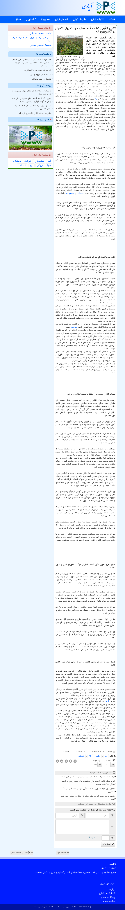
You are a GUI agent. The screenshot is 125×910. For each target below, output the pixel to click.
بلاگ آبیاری (78, 19)
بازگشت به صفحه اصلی (21, 852)
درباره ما (112, 889)
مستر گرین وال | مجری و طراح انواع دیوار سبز (32, 39)
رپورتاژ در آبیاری (108, 897)
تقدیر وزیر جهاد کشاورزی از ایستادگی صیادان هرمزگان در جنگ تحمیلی (88, 790)
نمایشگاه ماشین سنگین (41, 45)
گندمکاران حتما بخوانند (41, 79)
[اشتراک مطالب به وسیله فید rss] (57, 761)
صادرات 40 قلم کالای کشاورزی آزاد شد (35, 113)
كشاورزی (39, 161)
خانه (111, 19)
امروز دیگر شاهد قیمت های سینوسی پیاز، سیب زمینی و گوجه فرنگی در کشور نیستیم (88, 783)
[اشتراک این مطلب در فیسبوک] (70, 761)
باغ (17, 19)
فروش (40, 165)
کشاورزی (30, 19)
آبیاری (87, 7)
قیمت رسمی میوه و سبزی (40, 74)
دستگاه (17, 161)
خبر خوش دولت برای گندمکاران (37, 70)
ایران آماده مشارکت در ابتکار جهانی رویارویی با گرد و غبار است (88, 776)
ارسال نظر (107, 844)
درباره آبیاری (60, 19)
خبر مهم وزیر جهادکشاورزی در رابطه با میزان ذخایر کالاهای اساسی (32, 107)
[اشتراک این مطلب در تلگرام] (75, 761)
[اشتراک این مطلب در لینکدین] (62, 761)
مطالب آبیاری (109, 901)
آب (107, 701)
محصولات (70, 193)
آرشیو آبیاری (96, 19)
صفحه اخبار (62, 852)
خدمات (80, 193)
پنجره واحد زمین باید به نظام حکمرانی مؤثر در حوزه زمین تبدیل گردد (87, 798)
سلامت (74, 327)
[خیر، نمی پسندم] (99, 764)
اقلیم (98, 756)
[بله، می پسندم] (112, 764)
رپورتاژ (44, 19)
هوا (49, 165)
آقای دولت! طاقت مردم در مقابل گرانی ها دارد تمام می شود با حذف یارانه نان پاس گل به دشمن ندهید (31, 62)
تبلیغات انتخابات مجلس (40, 33)
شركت (27, 161)
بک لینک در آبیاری (107, 893)
